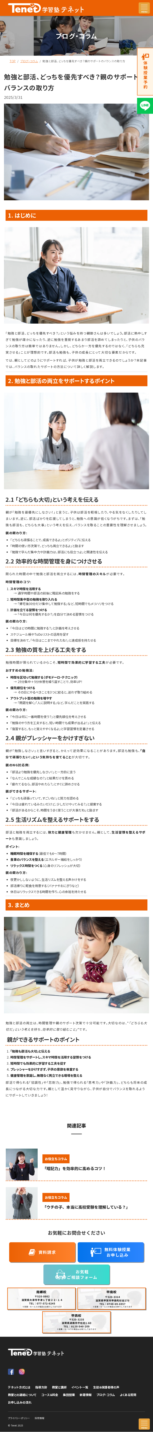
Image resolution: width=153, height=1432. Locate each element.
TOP (13, 61)
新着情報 (86, 1395)
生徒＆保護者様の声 (106, 1387)
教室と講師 (59, 1387)
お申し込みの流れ (19, 1402)
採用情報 (39, 1418)
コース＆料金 (49, 1395)
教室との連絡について (22, 1395)
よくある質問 (128, 1395)
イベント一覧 (79, 1387)
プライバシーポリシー (19, 1418)
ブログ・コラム (29, 61)
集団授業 (69, 1395)
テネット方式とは (19, 1387)
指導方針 (41, 1387)
